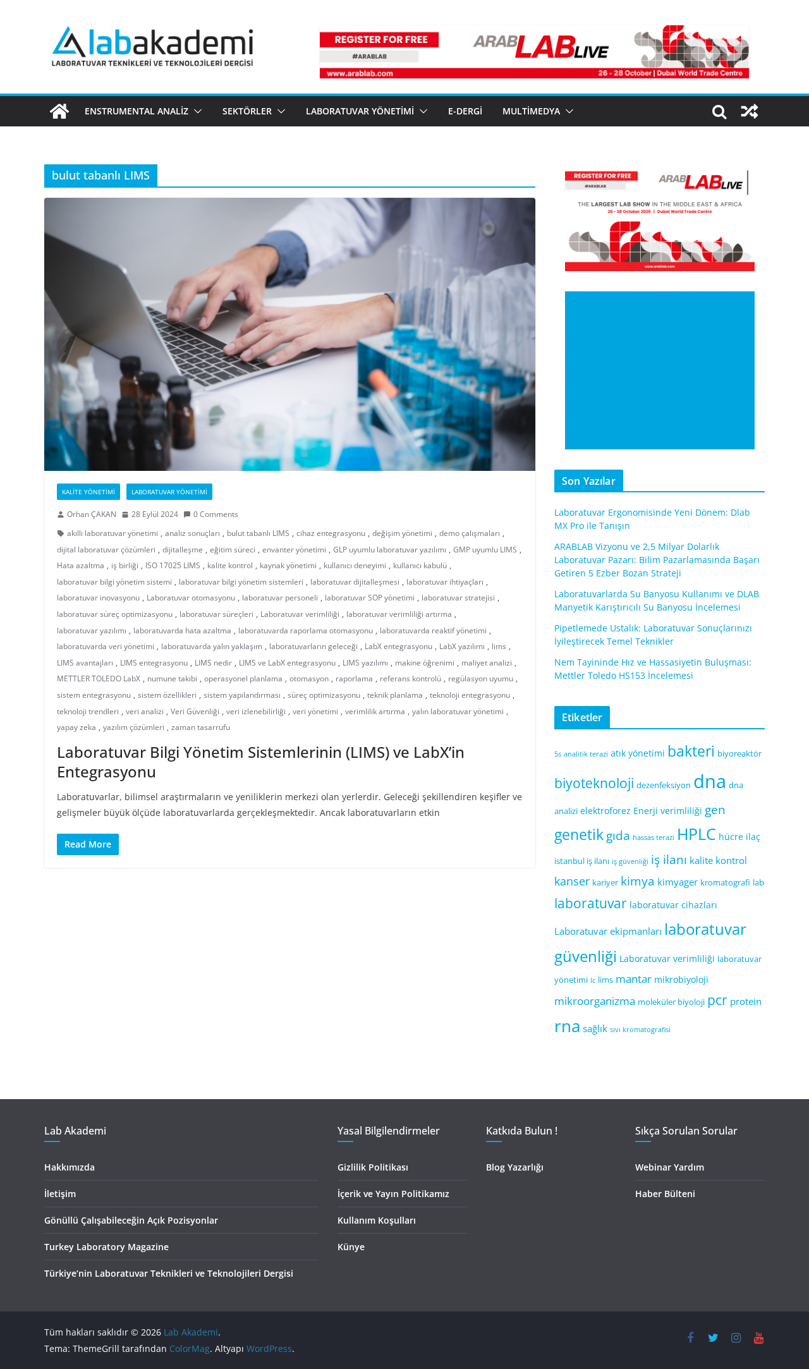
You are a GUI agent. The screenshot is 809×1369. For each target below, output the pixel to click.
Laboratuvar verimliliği (299, 614)
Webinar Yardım (669, 1167)
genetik (579, 834)
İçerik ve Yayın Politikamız (393, 1194)
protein (746, 1001)
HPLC (696, 834)
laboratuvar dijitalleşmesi (354, 581)
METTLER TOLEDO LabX (98, 678)
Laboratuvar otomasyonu (191, 597)
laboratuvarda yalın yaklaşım (211, 646)
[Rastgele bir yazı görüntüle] (749, 111)
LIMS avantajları (85, 662)
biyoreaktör (739, 753)
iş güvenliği (630, 861)
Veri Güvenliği (195, 711)
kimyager (677, 881)
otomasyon (309, 678)
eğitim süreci (232, 549)
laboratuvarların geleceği (313, 646)
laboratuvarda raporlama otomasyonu (305, 630)
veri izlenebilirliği (256, 711)
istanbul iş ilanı (581, 861)
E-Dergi (465, 111)
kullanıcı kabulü (420, 565)
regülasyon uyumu (480, 678)
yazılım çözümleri (133, 727)
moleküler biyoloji (671, 1002)
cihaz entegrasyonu (330, 533)
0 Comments (215, 514)
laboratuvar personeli (280, 597)
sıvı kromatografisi (640, 1029)
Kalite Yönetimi (88, 491)
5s (557, 754)
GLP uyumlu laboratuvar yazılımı (389, 549)
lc (592, 980)
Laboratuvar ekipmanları (608, 931)
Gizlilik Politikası (373, 1167)
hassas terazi (653, 837)
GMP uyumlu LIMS (485, 549)
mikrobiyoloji (681, 979)
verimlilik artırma (375, 711)
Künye (351, 1247)
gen (715, 809)
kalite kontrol (230, 565)
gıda (618, 835)
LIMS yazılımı (365, 662)
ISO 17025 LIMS (172, 565)
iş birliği (124, 565)
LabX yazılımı (462, 646)
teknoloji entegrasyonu (470, 695)
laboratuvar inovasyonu (98, 597)
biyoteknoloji (594, 783)
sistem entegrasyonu (94, 695)
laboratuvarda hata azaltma (182, 630)
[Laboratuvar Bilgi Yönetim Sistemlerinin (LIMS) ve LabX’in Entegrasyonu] (289, 334)
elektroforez (605, 811)
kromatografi (725, 882)
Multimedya (531, 111)
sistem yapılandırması (242, 695)
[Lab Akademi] (59, 111)
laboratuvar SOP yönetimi (370, 597)
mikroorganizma (594, 1001)
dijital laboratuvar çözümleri (106, 549)
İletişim (60, 1194)
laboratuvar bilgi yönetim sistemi (114, 581)
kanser (572, 881)
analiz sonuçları (192, 533)
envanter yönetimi (294, 549)
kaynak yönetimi (288, 565)
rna (567, 1026)
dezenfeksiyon (663, 785)
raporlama (354, 678)
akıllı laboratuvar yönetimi (112, 533)
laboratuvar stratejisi (458, 597)
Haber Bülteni (665, 1194)
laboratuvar (590, 903)
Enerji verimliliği (667, 811)
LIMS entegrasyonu (154, 662)
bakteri (691, 751)
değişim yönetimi (402, 533)
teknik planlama (395, 695)
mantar (634, 978)
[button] (195, 111)
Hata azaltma (80, 565)
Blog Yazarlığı (515, 1167)
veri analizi (145, 711)
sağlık (595, 1028)
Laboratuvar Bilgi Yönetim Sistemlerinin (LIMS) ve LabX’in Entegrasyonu (261, 761)
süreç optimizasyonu (324, 695)
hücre (731, 837)
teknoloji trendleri (88, 711)
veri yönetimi (315, 711)
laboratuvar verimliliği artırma (399, 614)
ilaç (753, 837)
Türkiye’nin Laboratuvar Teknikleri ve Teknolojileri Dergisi (168, 1273)
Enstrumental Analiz (136, 111)
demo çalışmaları (469, 533)
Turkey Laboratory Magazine (106, 1247)
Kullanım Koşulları (377, 1220)
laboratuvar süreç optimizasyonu (115, 614)
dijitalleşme (182, 549)
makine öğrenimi (424, 662)
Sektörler (247, 111)
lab (758, 882)
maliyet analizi (486, 662)
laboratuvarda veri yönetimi (105, 646)
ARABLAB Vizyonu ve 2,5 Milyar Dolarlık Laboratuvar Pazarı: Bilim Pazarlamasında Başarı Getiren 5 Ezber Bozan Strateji (657, 559)
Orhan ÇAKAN (91, 514)
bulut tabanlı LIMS (258, 533)
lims (499, 646)
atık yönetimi (638, 753)
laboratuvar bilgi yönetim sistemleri (241, 581)
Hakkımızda (69, 1167)
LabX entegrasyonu (398, 646)
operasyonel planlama (243, 678)
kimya (638, 881)
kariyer (605, 882)
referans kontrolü (410, 678)
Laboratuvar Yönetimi (360, 111)
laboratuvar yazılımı (91, 630)
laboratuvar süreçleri (216, 614)
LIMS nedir (213, 662)
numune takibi (172, 678)
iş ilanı (669, 859)
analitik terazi (586, 754)
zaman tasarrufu (200, 727)
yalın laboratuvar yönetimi (458, 711)
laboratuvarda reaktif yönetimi (433, 630)
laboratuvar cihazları (673, 905)
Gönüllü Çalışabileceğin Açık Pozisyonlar (131, 1220)
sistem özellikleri (167, 695)
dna (709, 781)
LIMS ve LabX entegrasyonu (287, 662)
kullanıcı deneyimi (355, 565)
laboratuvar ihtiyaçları (445, 581)
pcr (717, 1000)
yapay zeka (76, 727)
